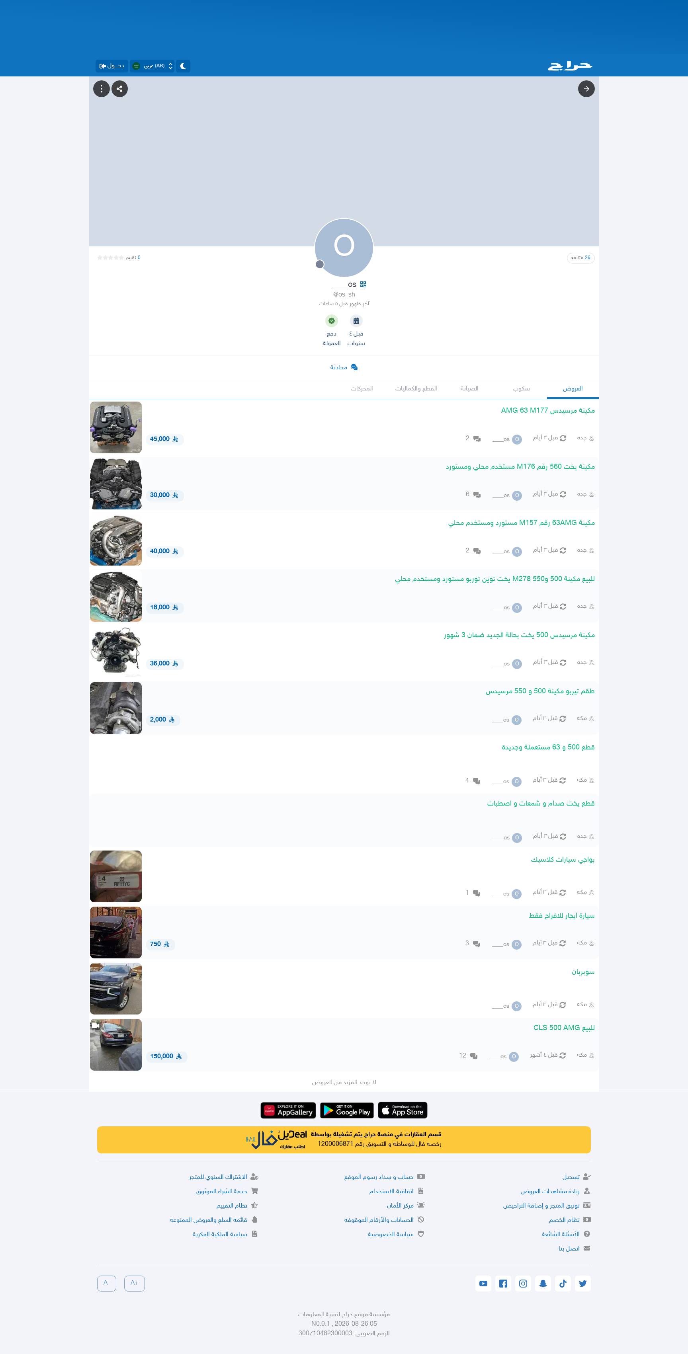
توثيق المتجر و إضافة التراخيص (541, 1206)
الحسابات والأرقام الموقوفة (379, 1220)
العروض (573, 389)
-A (107, 1283)
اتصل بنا (569, 1249)
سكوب (521, 389)
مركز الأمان (400, 1206)
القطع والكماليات (416, 389)
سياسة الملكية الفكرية (220, 1235)
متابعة (580, 258)
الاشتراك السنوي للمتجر (218, 1177)
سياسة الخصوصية (391, 1235)
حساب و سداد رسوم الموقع (379, 1177)
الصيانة (470, 389)
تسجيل (571, 1177)
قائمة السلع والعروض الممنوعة (208, 1220)
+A (135, 1283)
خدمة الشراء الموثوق (221, 1192)
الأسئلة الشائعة (561, 1235)
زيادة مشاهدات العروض (550, 1192)
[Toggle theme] (183, 66)
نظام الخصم (564, 1220)
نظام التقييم (232, 1206)
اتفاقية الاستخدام (391, 1192)
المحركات (362, 389)
